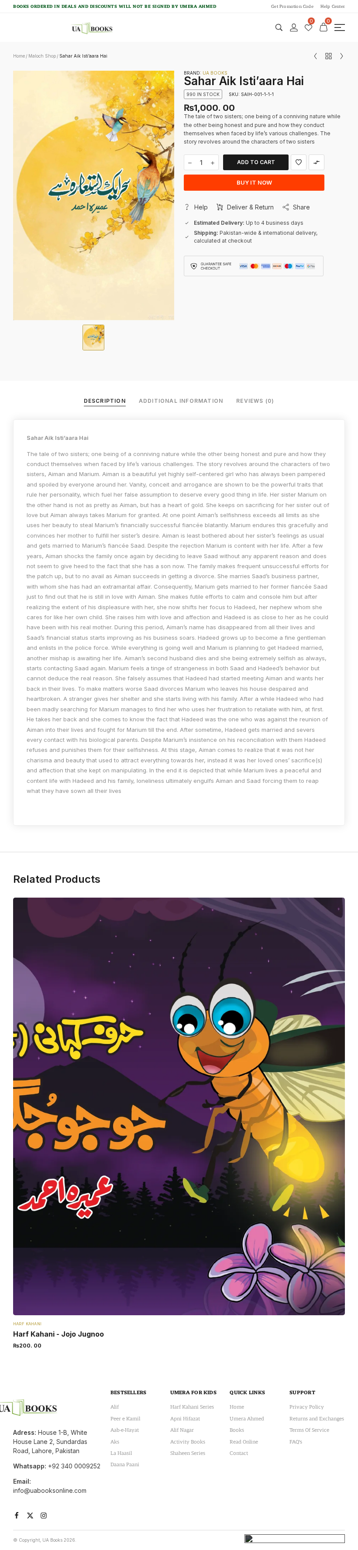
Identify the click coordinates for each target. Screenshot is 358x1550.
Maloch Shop (42, 55)
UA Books (215, 72)
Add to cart (256, 162)
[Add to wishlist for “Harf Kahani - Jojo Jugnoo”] (162, 1107)
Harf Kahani (27, 1323)
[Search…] (279, 27)
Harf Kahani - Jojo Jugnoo (58, 1334)
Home (19, 55)
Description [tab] (105, 401)
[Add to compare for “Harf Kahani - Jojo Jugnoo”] (179, 1107)
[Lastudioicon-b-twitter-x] (30, 1515)
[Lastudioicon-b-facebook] (16, 1515)
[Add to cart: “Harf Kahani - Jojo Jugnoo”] (196, 1107)
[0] (308, 27)
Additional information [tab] (181, 401)
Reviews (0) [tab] (255, 401)
